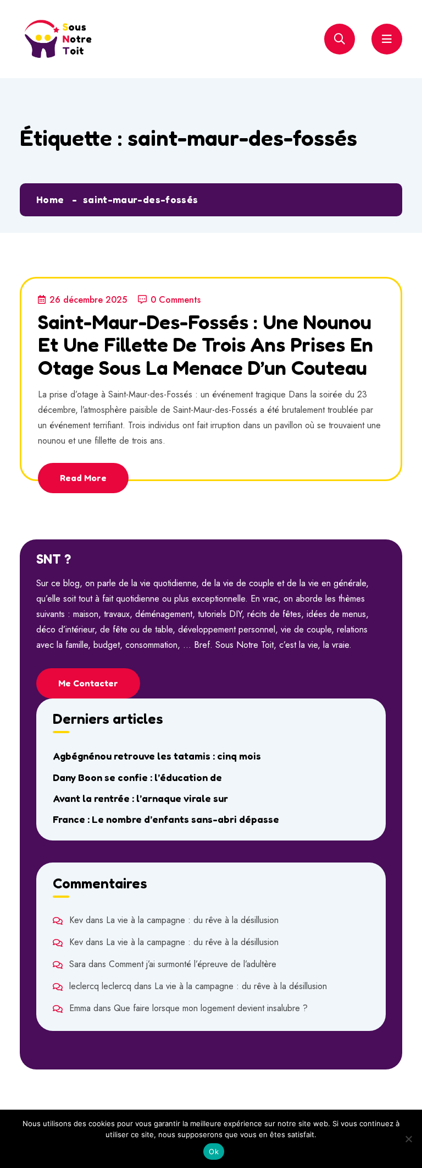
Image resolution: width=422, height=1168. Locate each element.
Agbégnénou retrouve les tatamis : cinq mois (157, 756)
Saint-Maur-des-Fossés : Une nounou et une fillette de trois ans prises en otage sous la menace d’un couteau (205, 344)
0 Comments (176, 299)
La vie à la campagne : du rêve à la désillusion (192, 920)
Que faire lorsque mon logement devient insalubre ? (211, 1008)
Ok (214, 1151)
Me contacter (88, 683)
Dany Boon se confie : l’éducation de (137, 777)
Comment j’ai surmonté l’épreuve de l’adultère (192, 964)
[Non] (408, 1138)
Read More (83, 477)
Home (50, 199)
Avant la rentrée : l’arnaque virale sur (140, 798)
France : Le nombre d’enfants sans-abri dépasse (166, 819)
